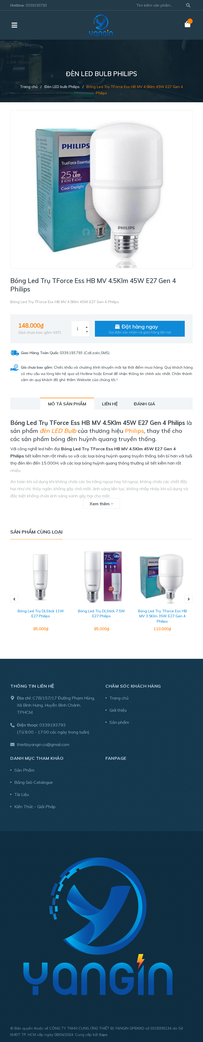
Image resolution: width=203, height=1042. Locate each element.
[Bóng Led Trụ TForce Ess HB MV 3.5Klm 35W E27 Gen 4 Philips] (162, 577)
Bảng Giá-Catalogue (33, 782)
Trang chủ (118, 698)
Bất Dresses (21, 62)
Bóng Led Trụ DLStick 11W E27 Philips (41, 614)
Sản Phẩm (24, 770)
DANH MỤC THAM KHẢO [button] (36, 758)
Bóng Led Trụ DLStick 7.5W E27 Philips (101, 614)
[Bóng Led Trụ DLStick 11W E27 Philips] (41, 577)
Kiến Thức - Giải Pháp (35, 806)
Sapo (103, 1034)
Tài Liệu (21, 794)
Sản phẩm (119, 722)
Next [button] (189, 599)
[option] (40, 599)
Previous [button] (14, 599)
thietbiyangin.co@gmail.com (43, 744)
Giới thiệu (118, 710)
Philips (134, 430)
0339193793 (36, 5)
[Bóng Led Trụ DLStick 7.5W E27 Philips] (101, 577)
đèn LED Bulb (58, 430)
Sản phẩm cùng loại (36, 532)
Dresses (17, 55)
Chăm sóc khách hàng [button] (133, 686)
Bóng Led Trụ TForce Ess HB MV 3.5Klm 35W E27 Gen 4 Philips (162, 616)
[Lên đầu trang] (188, 1016)
